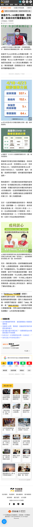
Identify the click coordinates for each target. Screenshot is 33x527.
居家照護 (13, 370)
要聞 (11, 5)
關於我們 (16, 497)
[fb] (9, 504)
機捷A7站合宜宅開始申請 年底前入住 (26, 456)
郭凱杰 (5, 21)
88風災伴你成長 (19, 8)
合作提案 (23, 497)
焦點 (2, 5)
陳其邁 (5, 370)
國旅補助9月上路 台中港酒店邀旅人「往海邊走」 (9, 474)
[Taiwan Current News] (20, 1)
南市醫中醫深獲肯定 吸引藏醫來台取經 (16, 442)
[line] (18, 504)
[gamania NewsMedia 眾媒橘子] (16, 511)
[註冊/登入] (30, 1)
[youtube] (22, 504)
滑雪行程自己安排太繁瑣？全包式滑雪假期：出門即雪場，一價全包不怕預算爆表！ (23, 429)
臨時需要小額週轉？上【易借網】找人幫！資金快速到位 (26, 397)
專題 (16, 5)
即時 (6, 5)
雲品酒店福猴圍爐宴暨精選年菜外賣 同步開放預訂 (16, 397)
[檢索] (27, 1)
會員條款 (9, 497)
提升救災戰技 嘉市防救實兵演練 (6, 457)
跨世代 (29, 8)
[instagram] (14, 504)
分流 (29, 370)
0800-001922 (13, 305)
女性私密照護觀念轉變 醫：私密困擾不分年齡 (23, 474)
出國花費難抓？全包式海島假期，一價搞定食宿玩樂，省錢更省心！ (26, 442)
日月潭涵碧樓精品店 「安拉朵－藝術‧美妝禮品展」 (8, 429)
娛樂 (20, 5)
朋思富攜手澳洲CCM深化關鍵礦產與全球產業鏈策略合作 (26, 411)
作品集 (26, 351)
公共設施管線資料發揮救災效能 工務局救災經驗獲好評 (6, 397)
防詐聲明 (4, 494)
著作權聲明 (27, 494)
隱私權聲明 (19, 494)
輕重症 (22, 370)
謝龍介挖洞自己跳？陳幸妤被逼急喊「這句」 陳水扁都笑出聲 (16, 456)
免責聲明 (11, 494)
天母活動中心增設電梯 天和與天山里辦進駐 (16, 411)
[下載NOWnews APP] (23, 1)
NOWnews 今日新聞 (12, 294)
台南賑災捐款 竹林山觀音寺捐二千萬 (6, 442)
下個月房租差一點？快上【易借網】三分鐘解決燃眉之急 (6, 412)
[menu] (31, 4)
